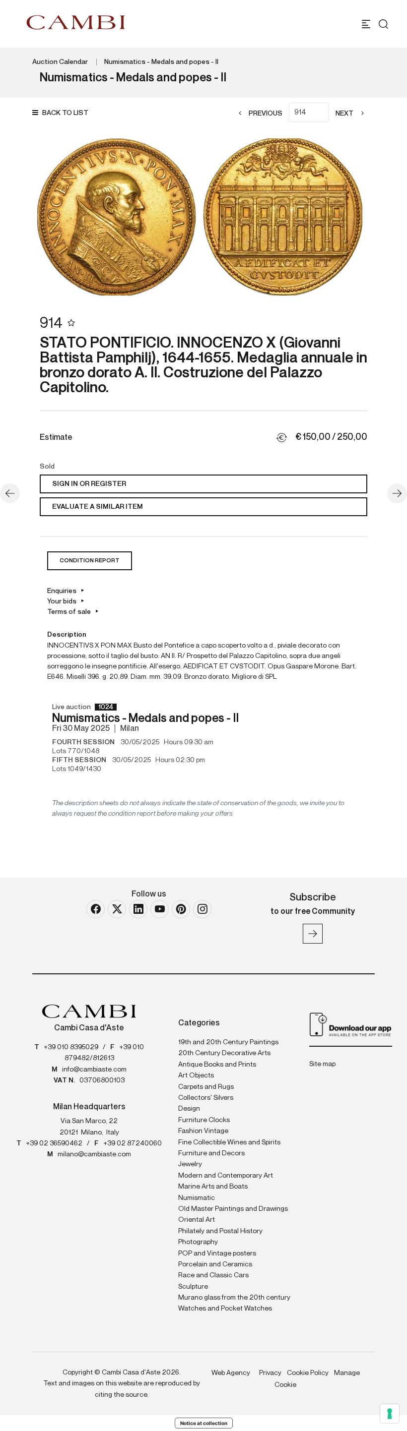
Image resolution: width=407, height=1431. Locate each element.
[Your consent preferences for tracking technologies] (389, 1413)
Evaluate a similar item (97, 506)
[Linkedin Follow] (138, 909)
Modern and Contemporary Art (225, 1175)
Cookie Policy (308, 1373)
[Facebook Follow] (95, 909)
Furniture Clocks (204, 1120)
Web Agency (230, 1373)
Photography (198, 1242)
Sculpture (193, 1286)
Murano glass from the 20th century (234, 1297)
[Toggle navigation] (366, 24)
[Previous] (10, 493)
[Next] (397, 493)
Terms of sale (69, 611)
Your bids (61, 601)
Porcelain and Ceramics (215, 1264)
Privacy (270, 1373)
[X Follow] (117, 909)
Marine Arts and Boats (213, 1186)
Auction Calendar (60, 62)
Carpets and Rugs (206, 1086)
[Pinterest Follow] (181, 909)
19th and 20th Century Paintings (228, 1042)
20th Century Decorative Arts (224, 1053)
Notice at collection (203, 1423)
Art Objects (196, 1075)
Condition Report (90, 561)
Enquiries (61, 591)
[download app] (350, 1023)
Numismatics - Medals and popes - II (161, 62)
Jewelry (190, 1164)
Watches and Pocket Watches (225, 1308)
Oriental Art (196, 1219)
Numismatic (196, 1197)
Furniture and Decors (211, 1153)
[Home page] (76, 22)
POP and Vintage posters (217, 1253)
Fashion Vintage (203, 1131)
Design (189, 1108)
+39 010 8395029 (71, 1047)
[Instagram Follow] (202, 909)
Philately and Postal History (220, 1231)
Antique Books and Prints (217, 1064)
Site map (322, 1064)
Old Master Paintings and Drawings (233, 1208)
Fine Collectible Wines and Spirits (229, 1142)
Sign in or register (89, 483)
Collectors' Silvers (205, 1097)
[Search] (383, 24)
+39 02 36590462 (54, 1143)
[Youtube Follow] (159, 909)
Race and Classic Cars (213, 1275)
